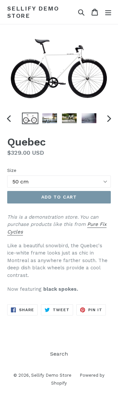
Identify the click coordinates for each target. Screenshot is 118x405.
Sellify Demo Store (33, 12)
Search (59, 354)
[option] (30, 118)
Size (11, 170)
